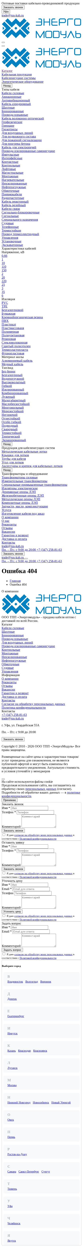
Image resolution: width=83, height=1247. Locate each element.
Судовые (8, 223)
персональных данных (40, 789)
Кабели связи (11, 208)
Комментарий (11, 826)
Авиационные (11, 96)
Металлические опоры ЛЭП (21, 499)
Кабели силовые (13, 93)
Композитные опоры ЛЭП (20, 502)
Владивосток (15, 981)
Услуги (6, 510)
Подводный (10, 425)
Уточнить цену (12, 911)
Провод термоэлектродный (20, 234)
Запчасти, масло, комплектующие (25, 506)
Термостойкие (11, 230)
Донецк (12, 998)
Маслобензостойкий (16, 404)
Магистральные (12, 172)
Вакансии (8, 531)
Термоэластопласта (15, 349)
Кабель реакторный (15, 201)
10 (3, 263)
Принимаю (9, 800)
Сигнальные (10, 216)
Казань (11, 1050)
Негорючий (10, 414)
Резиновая (9, 339)
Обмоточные (10, 190)
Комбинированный (15, 393)
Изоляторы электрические (20, 488)
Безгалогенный (12, 375)
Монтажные (10, 176)
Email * (7, 889)
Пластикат (9, 324)
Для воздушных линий (17, 133)
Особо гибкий (11, 422)
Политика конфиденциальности (24, 707)
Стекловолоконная (14, 342)
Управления (10, 237)
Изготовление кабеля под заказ (23, 513)
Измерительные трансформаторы (24, 481)
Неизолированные (14, 183)
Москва (12, 1085)
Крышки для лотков (15, 455)
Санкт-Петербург (29, 1171)
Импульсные (10, 154)
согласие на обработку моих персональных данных (43, 835)
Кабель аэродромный (16, 104)
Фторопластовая (13, 353)
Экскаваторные (12, 245)
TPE (4, 306)
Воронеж (45, 981)
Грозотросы (10, 129)
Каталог (7, 70)
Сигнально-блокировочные (20, 212)
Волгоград (31, 981)
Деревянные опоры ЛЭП (19, 492)
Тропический (11, 436)
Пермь (11, 1137)
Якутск (11, 1240)
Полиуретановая (13, 335)
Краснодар (24, 1050)
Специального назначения (20, 219)
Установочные (11, 241)
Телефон (7, 893)
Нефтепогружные (14, 187)
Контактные (10, 161)
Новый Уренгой (61, 1102)
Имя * (6, 808)
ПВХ (5, 320)
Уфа (5, 11)
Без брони (8, 371)
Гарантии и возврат (15, 535)
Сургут (46, 1171)
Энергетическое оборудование (23, 81)
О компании (10, 517)
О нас (5, 520)
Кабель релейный (14, 205)
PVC (5, 302)
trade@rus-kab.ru (13, 15)
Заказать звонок (13, 7)
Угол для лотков (13, 462)
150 (4, 270)
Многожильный (13, 407)
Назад (7, 85)
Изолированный (13, 389)
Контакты (8, 542)
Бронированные (13, 111)
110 (4, 266)
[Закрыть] (3, 779)
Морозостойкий (13, 411)
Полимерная (10, 331)
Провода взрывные (15, 114)
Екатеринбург (15, 1016)
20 (3, 277)
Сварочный (10, 429)
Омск (10, 1119)
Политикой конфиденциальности (38, 838)
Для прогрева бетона (16, 143)
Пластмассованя (13, 328)
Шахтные (8, 107)
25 (3, 284)
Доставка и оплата (14, 539)
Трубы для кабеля (14, 458)
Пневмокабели (12, 194)
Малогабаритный (14, 400)
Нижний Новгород (18, 1102)
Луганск (12, 1067)
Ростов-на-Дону (17, 1154)
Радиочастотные (13, 198)
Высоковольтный (13, 382)
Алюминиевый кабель (17, 360)
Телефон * (9, 812)
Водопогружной (13, 378)
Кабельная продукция (17, 74)
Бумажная (8, 313)
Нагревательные (13, 180)
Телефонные (10, 227)
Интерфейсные (12, 158)
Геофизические (12, 122)
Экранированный (14, 440)
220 (4, 281)
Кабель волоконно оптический (23, 118)
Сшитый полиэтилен (16, 346)
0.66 (4, 255)
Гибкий (7, 386)
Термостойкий (12, 433)
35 (3, 292)
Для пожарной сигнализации (22, 140)
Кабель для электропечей (19, 147)
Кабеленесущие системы (19, 78)
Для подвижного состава (19, 136)
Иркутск (12, 1033)
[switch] (4, 834)
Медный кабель (12, 364)
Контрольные (11, 165)
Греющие (8, 125)
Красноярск (40, 1050)
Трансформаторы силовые (20, 477)
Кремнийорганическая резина (22, 317)
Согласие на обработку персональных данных (33, 704)
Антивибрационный (16, 100)
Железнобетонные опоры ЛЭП (23, 495)
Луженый (8, 396)
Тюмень (12, 1188)
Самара (11, 1171)
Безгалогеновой (12, 310)
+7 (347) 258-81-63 (14, 714)
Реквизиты (9, 524)
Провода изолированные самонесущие (28, 151)
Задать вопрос (12, 949)
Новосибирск (41, 1102)
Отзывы (7, 528)
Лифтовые (9, 169)
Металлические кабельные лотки (24, 451)
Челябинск (13, 1223)
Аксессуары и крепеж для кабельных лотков (32, 466)
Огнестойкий (11, 418)
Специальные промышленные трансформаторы (34, 484)
